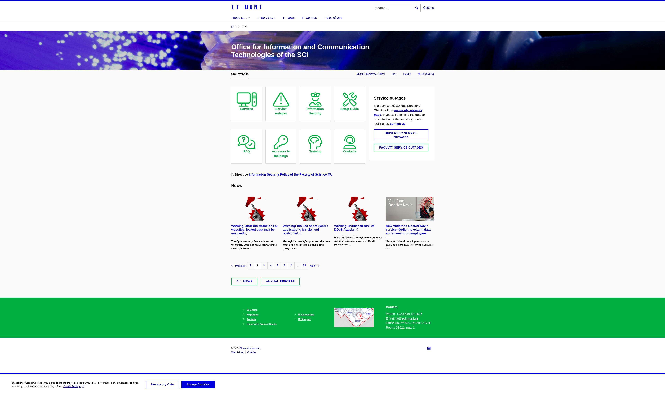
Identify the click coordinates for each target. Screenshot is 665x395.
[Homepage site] (246, 6)
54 (304, 265)
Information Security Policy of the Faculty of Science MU (290, 174)
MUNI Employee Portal (371, 74)
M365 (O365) (426, 74)
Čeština (428, 8)
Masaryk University (250, 348)
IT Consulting (306, 314)
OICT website (240, 74)
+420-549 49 (409, 314)
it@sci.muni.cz (407, 318)
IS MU (407, 74)
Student (251, 319)
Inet (394, 74)
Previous (240, 265)
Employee (252, 314)
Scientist (252, 309)
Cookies (251, 352)
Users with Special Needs (262, 324)
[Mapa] (354, 317)
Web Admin (237, 352)
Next (312, 265)
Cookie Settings (72, 386)
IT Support (304, 319)
